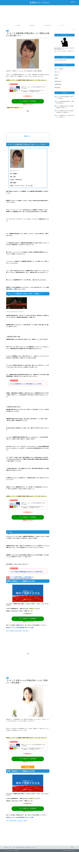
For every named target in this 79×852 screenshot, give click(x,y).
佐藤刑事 (12, 630)
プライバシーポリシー (9, 850)
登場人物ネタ (59, 81)
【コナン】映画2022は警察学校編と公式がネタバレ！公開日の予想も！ (26, 571)
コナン (8, 630)
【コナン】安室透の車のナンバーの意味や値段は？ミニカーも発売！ (26, 383)
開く (30, 136)
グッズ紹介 (62, 25)
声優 (7, 30)
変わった (21, 630)
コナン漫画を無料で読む (47, 25)
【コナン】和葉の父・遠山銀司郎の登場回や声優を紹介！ (21, 578)
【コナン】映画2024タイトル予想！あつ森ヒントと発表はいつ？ (65, 116)
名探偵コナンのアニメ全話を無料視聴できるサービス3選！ (20, 627)
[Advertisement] (39, 14)
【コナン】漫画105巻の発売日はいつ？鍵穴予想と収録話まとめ (65, 102)
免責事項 (16, 850)
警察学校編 (58, 84)
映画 (57, 78)
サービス (58, 71)
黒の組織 (58, 87)
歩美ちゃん (21, 820)
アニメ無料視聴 (17, 25)
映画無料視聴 (32, 25)
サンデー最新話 (59, 68)
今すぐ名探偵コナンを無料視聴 (28, 101)
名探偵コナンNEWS (39, 2)
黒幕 (25, 820)
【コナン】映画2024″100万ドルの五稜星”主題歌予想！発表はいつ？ (65, 107)
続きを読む (27, 766)
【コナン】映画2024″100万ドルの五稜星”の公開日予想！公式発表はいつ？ (65, 111)
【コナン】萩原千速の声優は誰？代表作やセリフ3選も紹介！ (65, 97)
